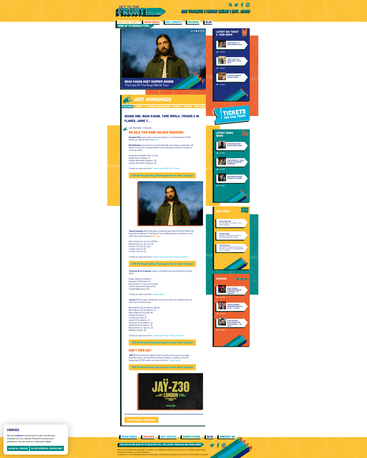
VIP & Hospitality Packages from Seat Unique (162, 175)
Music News (151, 22)
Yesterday (127, 106)
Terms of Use (152, 450)
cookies (18, 435)
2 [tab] (194, 31)
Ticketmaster (158, 168)
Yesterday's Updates (141, 419)
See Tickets (174, 168)
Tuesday (176, 106)
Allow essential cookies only (47, 448)
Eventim (184, 257)
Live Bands (191, 450)
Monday (188, 106)
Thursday (152, 106)
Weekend (200, 106)
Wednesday (164, 106)
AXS (167, 168)
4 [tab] (198, 31)
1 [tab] (192, 31)
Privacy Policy (201, 450)
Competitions (191, 436)
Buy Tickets (174, 22)
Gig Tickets (182, 450)
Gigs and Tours (128, 22)
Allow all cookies (18, 448)
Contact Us (227, 436)
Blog (209, 22)
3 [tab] (196, 31)
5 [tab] (201, 31)
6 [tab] (203, 31)
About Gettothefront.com (127, 450)
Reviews (193, 22)
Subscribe (161, 450)
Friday (139, 106)
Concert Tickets (171, 450)
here (157, 139)
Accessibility (141, 450)
